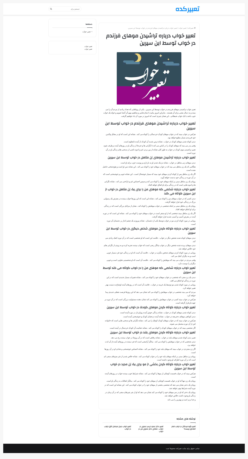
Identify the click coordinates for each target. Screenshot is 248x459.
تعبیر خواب (88, 46)
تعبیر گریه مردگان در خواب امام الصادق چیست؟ (184, 428)
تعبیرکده (191, 28)
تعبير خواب (182, 28)
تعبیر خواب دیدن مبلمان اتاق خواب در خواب (117, 428)
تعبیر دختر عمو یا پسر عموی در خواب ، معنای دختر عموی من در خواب (150, 429)
